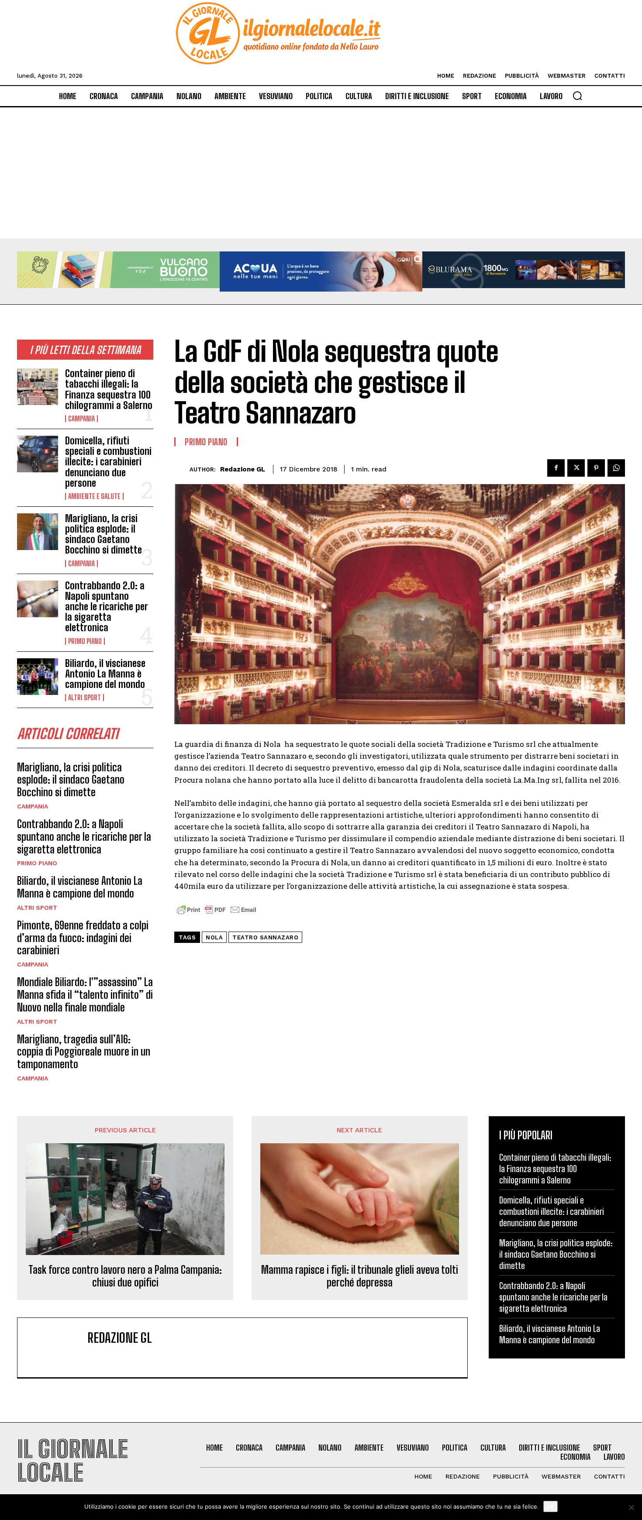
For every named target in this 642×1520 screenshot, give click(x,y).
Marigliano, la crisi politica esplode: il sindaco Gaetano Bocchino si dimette (103, 534)
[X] (576, 468)
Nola (214, 937)
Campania (81, 418)
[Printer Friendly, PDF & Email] (216, 914)
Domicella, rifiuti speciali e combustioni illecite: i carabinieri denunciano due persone (108, 462)
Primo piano (85, 641)
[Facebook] (556, 468)
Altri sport (84, 697)
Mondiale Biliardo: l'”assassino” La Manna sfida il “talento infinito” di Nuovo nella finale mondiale (85, 995)
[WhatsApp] (616, 468)
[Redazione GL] (182, 469)
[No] (631, 1507)
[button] (577, 95)
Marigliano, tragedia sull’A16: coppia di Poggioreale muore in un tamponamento (83, 1052)
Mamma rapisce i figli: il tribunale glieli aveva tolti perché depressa (359, 1276)
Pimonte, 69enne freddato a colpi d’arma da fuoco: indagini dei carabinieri (82, 938)
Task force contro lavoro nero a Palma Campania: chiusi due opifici (125, 1276)
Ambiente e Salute (94, 496)
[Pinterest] (596, 468)
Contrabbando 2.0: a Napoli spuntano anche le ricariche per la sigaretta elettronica (106, 607)
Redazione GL (242, 469)
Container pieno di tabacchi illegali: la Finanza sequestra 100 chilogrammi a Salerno (108, 389)
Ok (550, 1506)
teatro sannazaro (265, 937)
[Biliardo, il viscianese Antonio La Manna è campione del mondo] (37, 676)
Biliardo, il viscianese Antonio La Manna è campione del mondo (105, 673)
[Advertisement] (321, 173)
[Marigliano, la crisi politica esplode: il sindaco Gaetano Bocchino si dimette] (37, 531)
